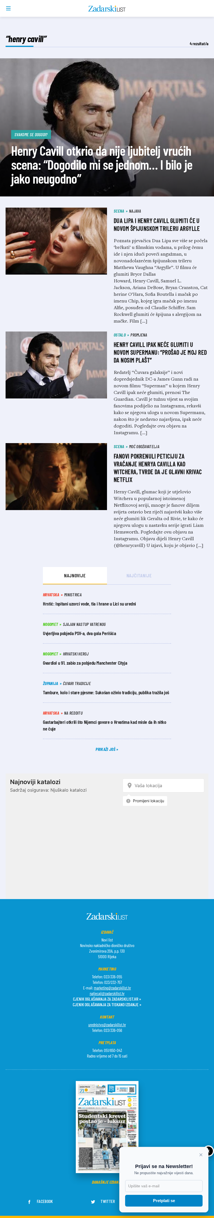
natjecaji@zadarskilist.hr (107, 993)
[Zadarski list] (107, 8)
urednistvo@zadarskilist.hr (107, 1024)
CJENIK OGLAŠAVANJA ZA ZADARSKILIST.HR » (107, 998)
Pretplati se (164, 1200)
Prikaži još (106, 749)
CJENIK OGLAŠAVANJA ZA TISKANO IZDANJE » (107, 1004)
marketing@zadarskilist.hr (112, 987)
